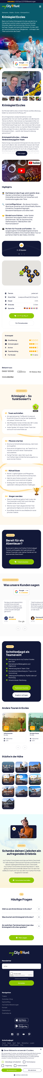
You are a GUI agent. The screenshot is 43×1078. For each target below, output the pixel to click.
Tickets (4, 996)
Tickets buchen (22, 562)
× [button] (41, 1049)
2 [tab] (21, 253)
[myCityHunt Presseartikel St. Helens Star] (35, 371)
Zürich (4, 1043)
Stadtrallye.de (6, 1013)
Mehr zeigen (21, 153)
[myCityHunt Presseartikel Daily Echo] (8, 371)
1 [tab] (19, 253)
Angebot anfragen (21, 695)
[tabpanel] (21, 247)
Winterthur (25, 1043)
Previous (18, 628)
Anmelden (21, 983)
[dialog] (21, 1062)
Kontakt (4, 1007)
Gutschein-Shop (7, 999)
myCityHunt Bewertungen (10, 1005)
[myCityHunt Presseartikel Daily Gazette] (21, 371)
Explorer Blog (6, 1002)
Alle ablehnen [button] (32, 1070)
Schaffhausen (14, 1045)
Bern (18, 1043)
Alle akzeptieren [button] (11, 1070)
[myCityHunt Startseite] (13, 6)
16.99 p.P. (22, 316)
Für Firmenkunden (21, 323)
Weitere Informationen (27, 1058)
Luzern (32, 1043)
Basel (9, 1043)
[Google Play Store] (21, 1026)
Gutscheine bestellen (22, 880)
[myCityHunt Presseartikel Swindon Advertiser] (8, 377)
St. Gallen (5, 1045)
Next (25, 628)
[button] (22, 1075)
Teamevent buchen (21, 688)
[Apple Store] (21, 1020)
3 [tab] (24, 253)
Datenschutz (6, 1010)
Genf (14, 1043)
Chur (21, 1045)
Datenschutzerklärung (21, 978)
